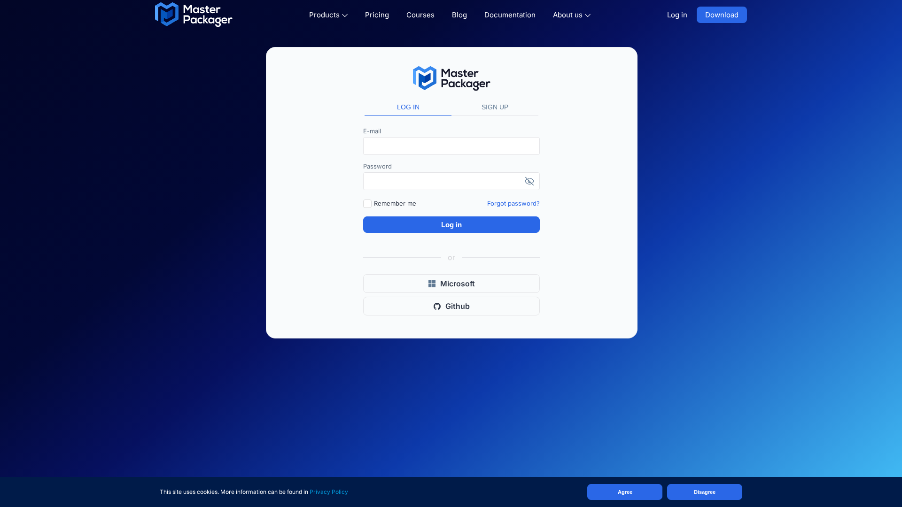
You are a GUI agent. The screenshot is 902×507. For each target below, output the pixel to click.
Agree (625, 492)
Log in (677, 14)
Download (722, 14)
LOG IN (408, 107)
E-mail (372, 131)
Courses (420, 14)
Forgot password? (513, 203)
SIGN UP (495, 107)
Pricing (377, 14)
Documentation (510, 14)
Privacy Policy (329, 491)
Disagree (704, 492)
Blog (459, 14)
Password (377, 166)
